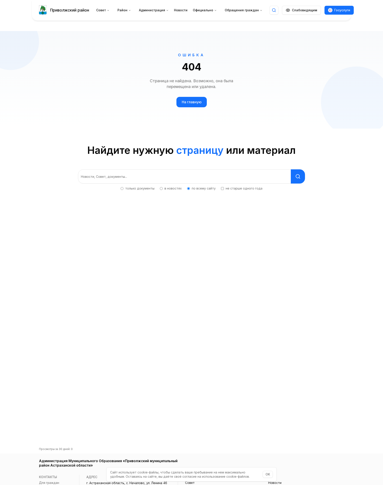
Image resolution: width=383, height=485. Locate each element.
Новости (181, 10)
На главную (191, 102)
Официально (203, 10)
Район (122, 10)
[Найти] (298, 176)
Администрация (152, 10)
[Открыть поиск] (274, 10)
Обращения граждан (242, 10)
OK (268, 474)
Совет (101, 10)
